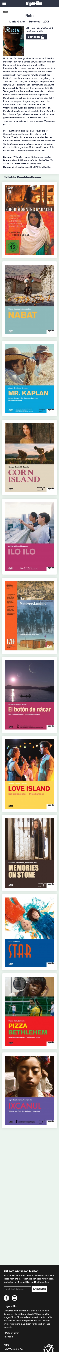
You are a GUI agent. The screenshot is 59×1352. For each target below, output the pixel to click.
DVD (5, 11)
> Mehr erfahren (11, 1333)
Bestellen (34, 36)
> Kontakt (8, 1337)
